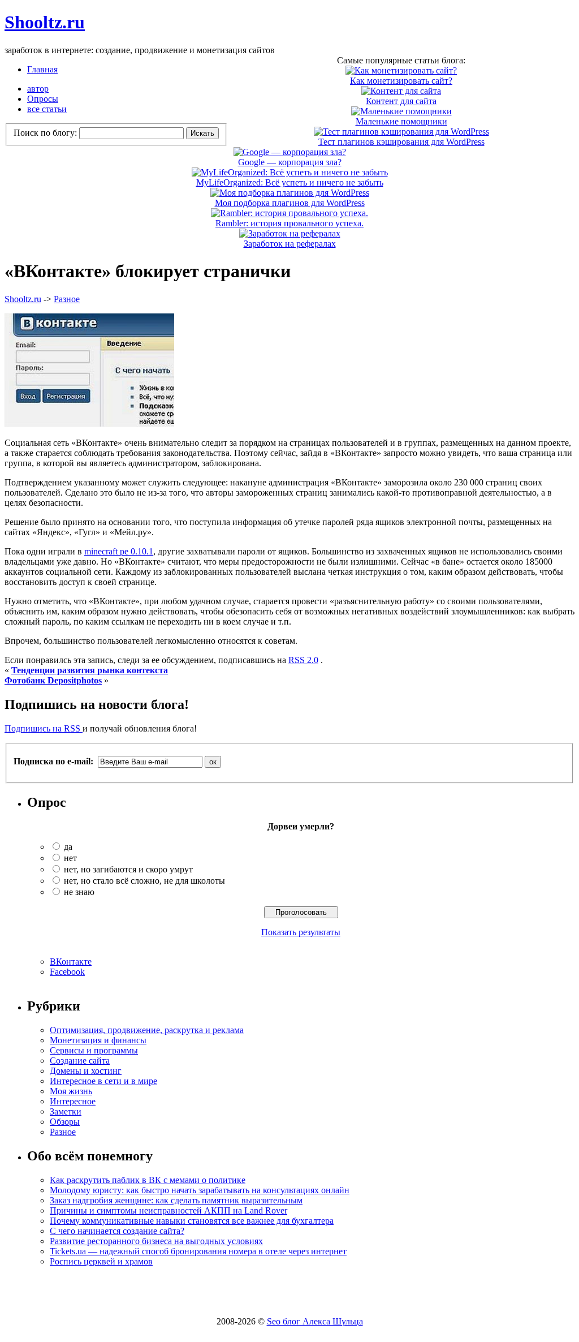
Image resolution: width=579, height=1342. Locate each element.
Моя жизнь (71, 1091)
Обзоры (65, 1121)
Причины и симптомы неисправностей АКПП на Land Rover (168, 1210)
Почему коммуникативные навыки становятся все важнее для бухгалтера (192, 1220)
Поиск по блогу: (46, 132)
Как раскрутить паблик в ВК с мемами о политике (147, 1180)
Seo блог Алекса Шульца (315, 1321)
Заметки (65, 1111)
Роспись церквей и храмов (101, 1261)
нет (70, 858)
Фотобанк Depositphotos (53, 680)
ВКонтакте (71, 961)
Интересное (73, 1101)
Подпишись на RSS (44, 728)
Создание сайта (80, 1060)
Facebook (67, 972)
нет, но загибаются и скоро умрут (128, 869)
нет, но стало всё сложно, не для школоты (144, 880)
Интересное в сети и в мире (103, 1081)
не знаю (79, 892)
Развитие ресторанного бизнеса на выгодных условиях (156, 1241)
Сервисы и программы (94, 1050)
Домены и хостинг (86, 1071)
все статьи (47, 109)
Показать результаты (300, 932)
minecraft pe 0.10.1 (118, 551)
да (68, 846)
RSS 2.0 (303, 660)
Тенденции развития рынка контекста (89, 670)
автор (38, 88)
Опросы (42, 99)
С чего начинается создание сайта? (117, 1231)
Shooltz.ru (45, 22)
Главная (42, 69)
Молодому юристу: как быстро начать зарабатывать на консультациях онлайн (199, 1190)
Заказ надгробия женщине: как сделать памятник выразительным (176, 1200)
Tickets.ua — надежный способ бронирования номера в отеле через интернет (198, 1251)
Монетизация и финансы (98, 1040)
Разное (67, 299)
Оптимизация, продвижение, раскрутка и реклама (147, 1030)
